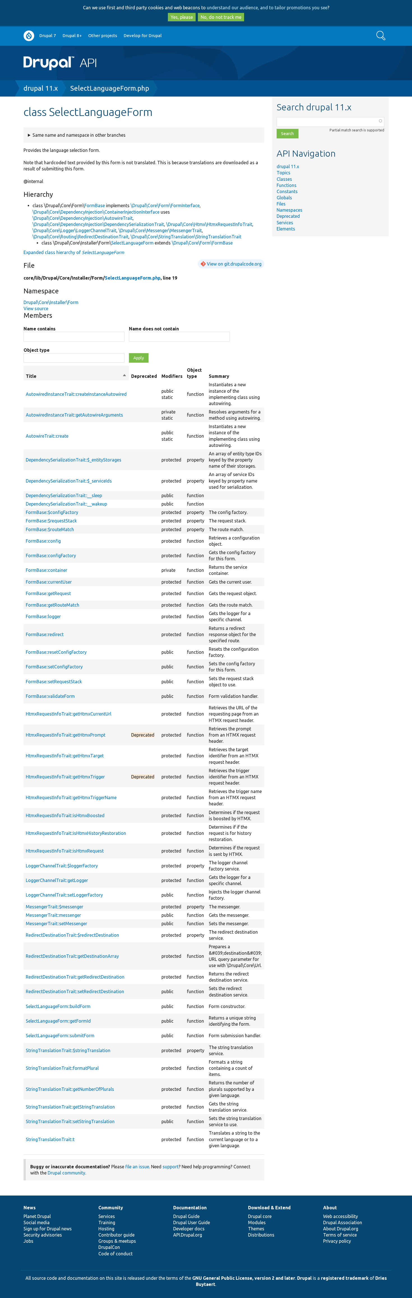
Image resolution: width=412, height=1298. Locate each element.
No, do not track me (221, 17)
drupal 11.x (41, 88)
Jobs (28, 1241)
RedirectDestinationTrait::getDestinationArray (72, 956)
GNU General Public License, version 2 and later (243, 1278)
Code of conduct (115, 1253)
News (30, 1207)
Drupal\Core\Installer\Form (51, 302)
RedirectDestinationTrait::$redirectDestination (72, 935)
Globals (284, 197)
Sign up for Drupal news (48, 1228)
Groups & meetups (117, 1241)
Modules (257, 1222)
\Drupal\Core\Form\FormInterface (165, 205)
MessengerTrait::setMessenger (56, 923)
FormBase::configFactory (51, 555)
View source (36, 308)
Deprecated (288, 216)
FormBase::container (46, 570)
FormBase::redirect (45, 634)
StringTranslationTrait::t (50, 1139)
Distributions (261, 1234)
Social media (37, 1222)
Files (281, 203)
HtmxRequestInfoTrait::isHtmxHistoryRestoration (76, 833)
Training (106, 1222)
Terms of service (340, 1234)
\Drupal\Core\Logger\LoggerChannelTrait (74, 230)
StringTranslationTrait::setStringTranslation (70, 1121)
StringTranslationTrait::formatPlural (62, 1068)
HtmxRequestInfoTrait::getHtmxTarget (65, 755)
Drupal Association (342, 1222)
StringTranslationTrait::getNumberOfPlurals (70, 1089)
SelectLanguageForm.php (109, 88)
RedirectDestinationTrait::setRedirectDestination (75, 991)
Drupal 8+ (72, 35)
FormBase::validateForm (50, 696)
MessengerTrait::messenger (53, 915)
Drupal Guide (186, 1216)
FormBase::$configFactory (52, 512)
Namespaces (289, 209)
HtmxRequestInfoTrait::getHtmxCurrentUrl (68, 713)
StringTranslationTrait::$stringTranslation (68, 1050)
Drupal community (66, 1172)
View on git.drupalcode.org (234, 263)
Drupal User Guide (191, 1222)
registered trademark (345, 1278)
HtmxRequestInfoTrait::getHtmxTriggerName (71, 797)
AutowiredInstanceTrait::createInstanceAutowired (76, 394)
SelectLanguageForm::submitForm (60, 1035)
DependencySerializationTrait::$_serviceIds (69, 480)
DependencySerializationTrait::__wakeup (66, 503)
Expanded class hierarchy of (74, 252)
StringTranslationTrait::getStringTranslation (70, 1106)
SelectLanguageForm (132, 242)
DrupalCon (109, 1247)
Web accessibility (340, 1216)
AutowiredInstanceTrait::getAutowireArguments (74, 414)
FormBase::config (43, 540)
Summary (219, 376)
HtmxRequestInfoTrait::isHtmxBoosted (65, 815)
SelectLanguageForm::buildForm (58, 1006)
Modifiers (171, 376)
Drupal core (260, 1216)
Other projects (102, 35)
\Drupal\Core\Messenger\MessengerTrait (160, 230)
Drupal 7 (47, 35)
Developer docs (189, 1228)
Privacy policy (337, 1241)
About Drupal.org (340, 1228)
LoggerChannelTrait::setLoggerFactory (64, 894)
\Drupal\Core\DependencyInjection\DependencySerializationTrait (98, 224)
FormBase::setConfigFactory (54, 666)
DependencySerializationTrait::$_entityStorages (73, 459)
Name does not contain (154, 328)
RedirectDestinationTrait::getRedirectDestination (75, 976)
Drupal (304, 1278)
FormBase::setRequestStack (54, 681)
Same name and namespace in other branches (79, 135)
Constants (287, 191)
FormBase (94, 205)
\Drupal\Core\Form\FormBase (202, 242)
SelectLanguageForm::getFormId (58, 1020)
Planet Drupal (37, 1216)
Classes (284, 179)
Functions (287, 185)
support (171, 1166)
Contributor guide (116, 1234)
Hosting (106, 1228)
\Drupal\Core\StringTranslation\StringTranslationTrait (186, 236)
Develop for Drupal (143, 35)
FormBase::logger (43, 616)
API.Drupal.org (187, 1234)
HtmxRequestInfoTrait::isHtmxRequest (65, 850)
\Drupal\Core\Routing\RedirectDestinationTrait (80, 236)
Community (110, 1207)
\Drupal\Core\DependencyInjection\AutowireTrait (83, 218)
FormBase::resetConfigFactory (56, 652)
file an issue (137, 1166)
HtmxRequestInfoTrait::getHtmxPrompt (65, 734)
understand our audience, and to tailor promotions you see (267, 7)
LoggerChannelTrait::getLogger (57, 880)
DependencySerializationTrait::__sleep (64, 495)
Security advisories (43, 1234)
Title (76, 376)
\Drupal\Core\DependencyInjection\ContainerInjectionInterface (96, 211)
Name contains (39, 328)
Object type (37, 350)
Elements (286, 228)
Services (285, 222)
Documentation (190, 1207)
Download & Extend (269, 1207)
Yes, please (182, 17)
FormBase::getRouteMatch (52, 604)
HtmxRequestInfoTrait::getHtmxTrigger (65, 776)
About (330, 1207)
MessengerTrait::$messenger (54, 906)
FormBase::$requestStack (51, 520)
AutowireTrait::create (47, 435)
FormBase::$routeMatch (50, 529)
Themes (256, 1228)
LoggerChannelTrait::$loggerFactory (62, 865)
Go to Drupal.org (29, 35)
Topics (283, 172)
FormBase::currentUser (49, 581)
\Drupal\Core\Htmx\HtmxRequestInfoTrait (209, 224)
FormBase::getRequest (48, 593)
